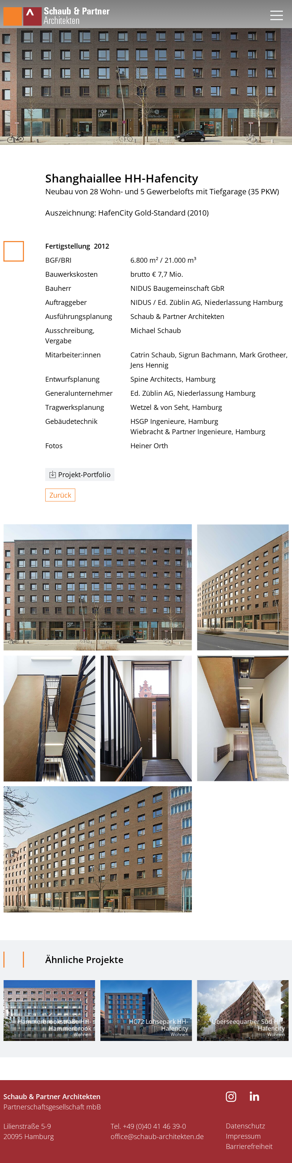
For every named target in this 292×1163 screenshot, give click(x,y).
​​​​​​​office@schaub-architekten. (153, 1136)
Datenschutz (245, 1125)
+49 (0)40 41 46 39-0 (154, 1126)
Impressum (243, 1136)
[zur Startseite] (56, 13)
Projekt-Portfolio (84, 474)
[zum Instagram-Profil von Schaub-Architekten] (231, 1099)
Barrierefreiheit (249, 1146)
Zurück (60, 495)
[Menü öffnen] (276, 13)
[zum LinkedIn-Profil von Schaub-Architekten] (254, 1098)
